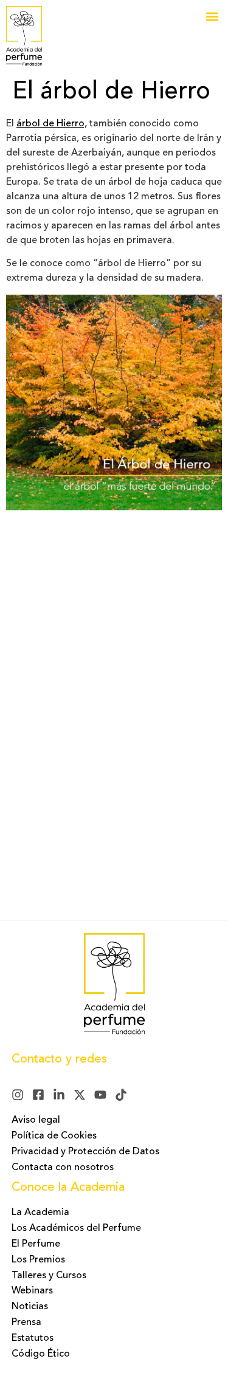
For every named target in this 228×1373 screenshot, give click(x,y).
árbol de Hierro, (51, 124)
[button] (212, 16)
